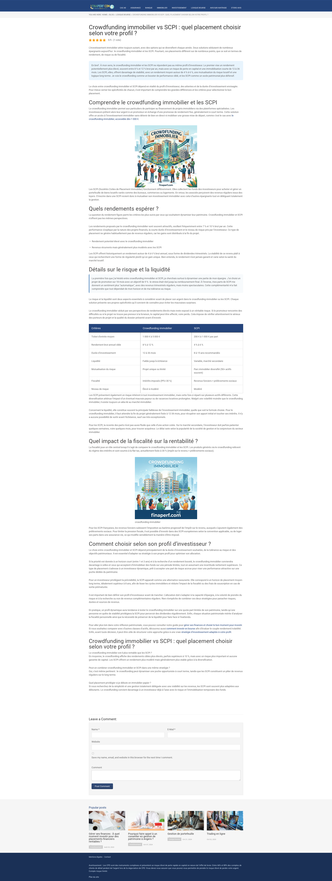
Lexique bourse (198, 8)
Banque (148, 8)
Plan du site (94, 877)
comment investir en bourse (180, 628)
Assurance (135, 8)
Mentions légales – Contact (100, 857)
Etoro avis (236, 8)
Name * (95, 729)
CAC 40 (123, 8)
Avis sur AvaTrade (218, 8)
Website (96, 741)
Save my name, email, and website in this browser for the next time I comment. (132, 757)
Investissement (179, 8)
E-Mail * (171, 729)
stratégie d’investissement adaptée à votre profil (206, 632)
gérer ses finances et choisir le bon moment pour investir (213, 625)
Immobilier (162, 8)
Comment (97, 767)
